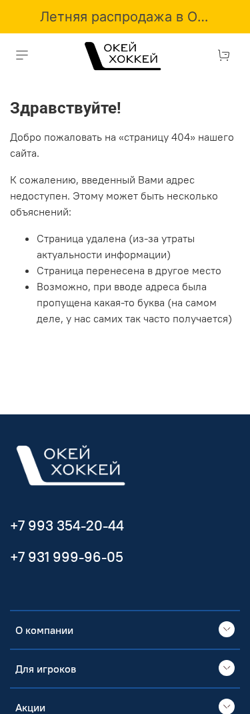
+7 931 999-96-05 (66, 557)
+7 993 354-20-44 (67, 525)
